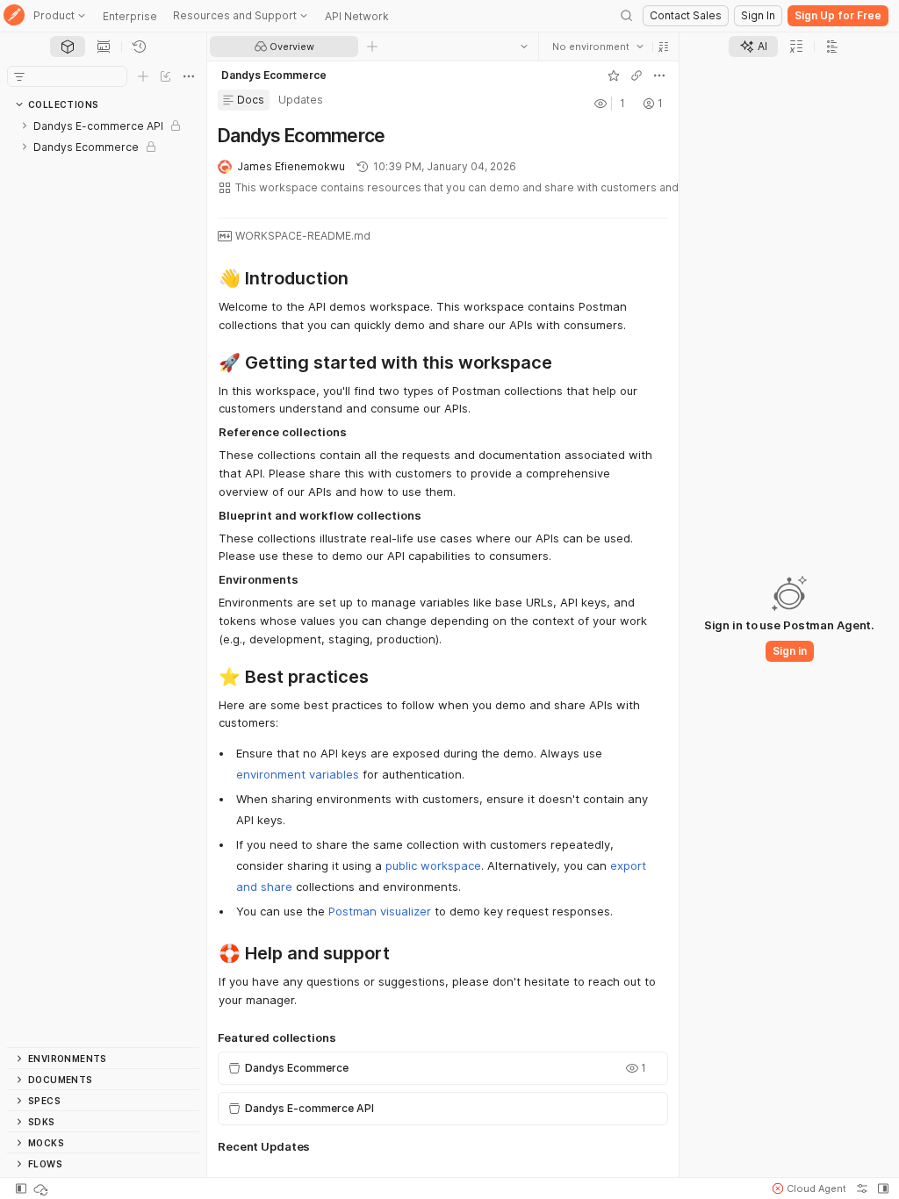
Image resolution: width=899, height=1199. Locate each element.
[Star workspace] (613, 75)
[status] (42, 1188)
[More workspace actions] (659, 75)
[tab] (67, 46)
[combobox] (597, 46)
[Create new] (143, 76)
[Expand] (25, 125)
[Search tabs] (524, 46)
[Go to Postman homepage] (14, 16)
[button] (663, 46)
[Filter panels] (19, 76)
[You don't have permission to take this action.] (372, 46)
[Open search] (626, 15)
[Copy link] (636, 75)
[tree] (103, 581)
